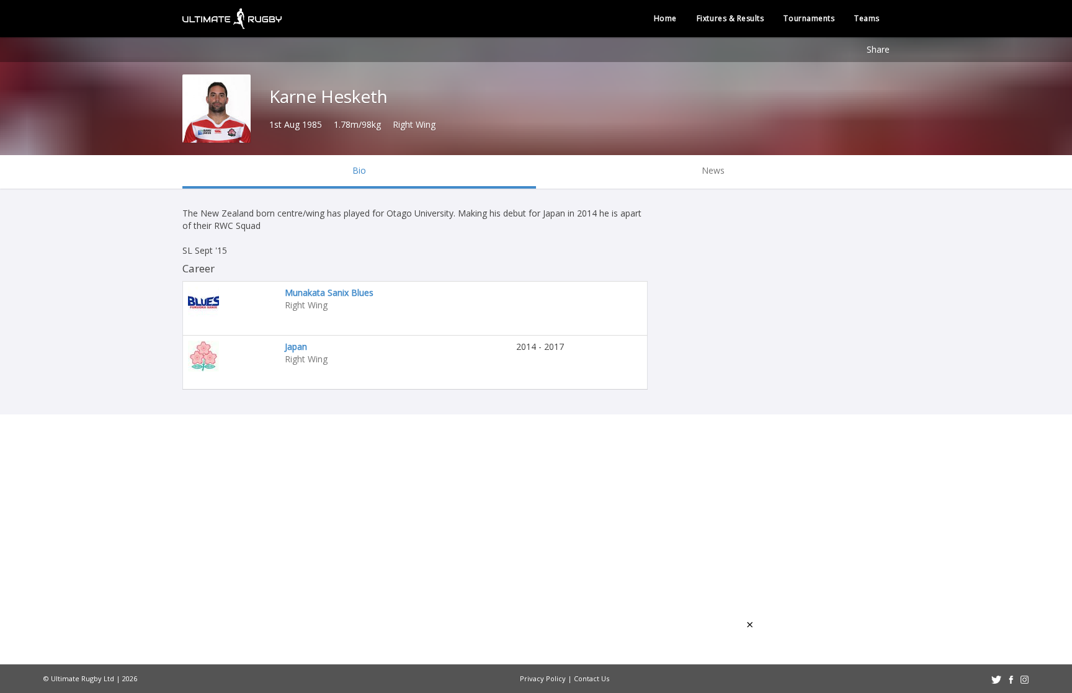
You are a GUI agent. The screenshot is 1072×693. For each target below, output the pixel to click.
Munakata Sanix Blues (329, 292)
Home (665, 18)
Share (878, 49)
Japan (296, 346)
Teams (867, 18)
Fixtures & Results (730, 18)
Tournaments (809, 18)
